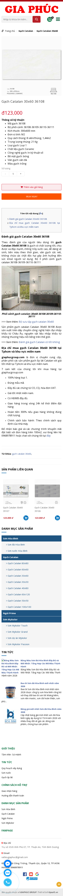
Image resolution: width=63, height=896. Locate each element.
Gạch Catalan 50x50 (18, 600)
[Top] (58, 884)
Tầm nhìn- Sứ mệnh (11, 754)
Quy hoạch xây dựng (12, 768)
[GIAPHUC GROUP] (31, 9)
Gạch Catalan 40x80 (18, 588)
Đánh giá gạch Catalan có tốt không (39, 342)
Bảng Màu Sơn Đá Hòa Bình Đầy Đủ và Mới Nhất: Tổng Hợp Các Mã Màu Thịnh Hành (40, 663)
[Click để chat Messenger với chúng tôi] (7, 863)
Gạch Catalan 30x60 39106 (44, 509)
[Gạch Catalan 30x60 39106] (47, 491)
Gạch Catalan (26, 30)
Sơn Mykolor (10, 619)
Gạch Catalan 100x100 (19, 606)
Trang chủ (10, 30)
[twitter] (37, 874)
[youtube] (31, 874)
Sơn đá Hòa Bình (16, 544)
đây (48, 435)
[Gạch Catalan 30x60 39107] (15, 491)
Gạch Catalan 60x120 (19, 594)
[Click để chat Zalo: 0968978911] (7, 873)
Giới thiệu (8, 748)
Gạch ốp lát (7, 777)
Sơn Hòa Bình (10, 538)
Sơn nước (6, 772)
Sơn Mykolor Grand (18, 631)
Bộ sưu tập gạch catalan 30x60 (36, 321)
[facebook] (25, 874)
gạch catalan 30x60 (21, 453)
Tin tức (7, 652)
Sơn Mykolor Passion (18, 644)
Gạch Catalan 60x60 (18, 569)
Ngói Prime (9, 613)
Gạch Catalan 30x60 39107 (13, 509)
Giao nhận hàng (9, 791)
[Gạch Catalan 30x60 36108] (31, 65)
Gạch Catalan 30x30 (18, 581)
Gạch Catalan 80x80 (18, 563)
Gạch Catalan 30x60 (47, 30)
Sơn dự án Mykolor (17, 637)
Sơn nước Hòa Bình (17, 550)
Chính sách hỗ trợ (14, 785)
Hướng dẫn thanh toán (13, 795)
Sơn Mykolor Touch (18, 625)
